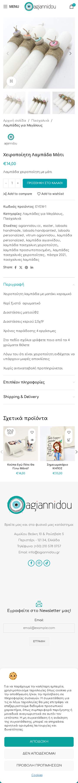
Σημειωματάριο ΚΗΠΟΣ (57, 466)
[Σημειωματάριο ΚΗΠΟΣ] (57, 443)
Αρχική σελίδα (14, 120)
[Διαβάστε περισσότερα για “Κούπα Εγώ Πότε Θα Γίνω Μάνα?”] (32, 440)
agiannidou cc (29, 225)
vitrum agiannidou (40, 235)
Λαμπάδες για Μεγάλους (22, 125)
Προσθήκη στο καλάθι (45, 183)
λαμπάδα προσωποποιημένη (26, 250)
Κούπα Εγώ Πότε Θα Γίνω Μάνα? (20, 466)
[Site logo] (40, 6)
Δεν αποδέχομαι (39, 753)
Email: (39, 620)
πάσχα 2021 (56, 255)
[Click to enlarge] (11, 81)
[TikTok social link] (47, 563)
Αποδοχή (39, 741)
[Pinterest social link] (26, 268)
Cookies (36, 775)
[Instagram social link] (39, 563)
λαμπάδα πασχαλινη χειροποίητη (30, 245)
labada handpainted (39, 230)
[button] (7, 53)
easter (48, 225)
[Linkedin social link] (31, 268)
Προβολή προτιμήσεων (39, 765)
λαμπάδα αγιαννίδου (43, 240)
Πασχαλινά (40, 120)
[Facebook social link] (15, 268)
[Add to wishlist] (32, 432)
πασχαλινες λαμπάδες (21, 259)
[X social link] (21, 268)
